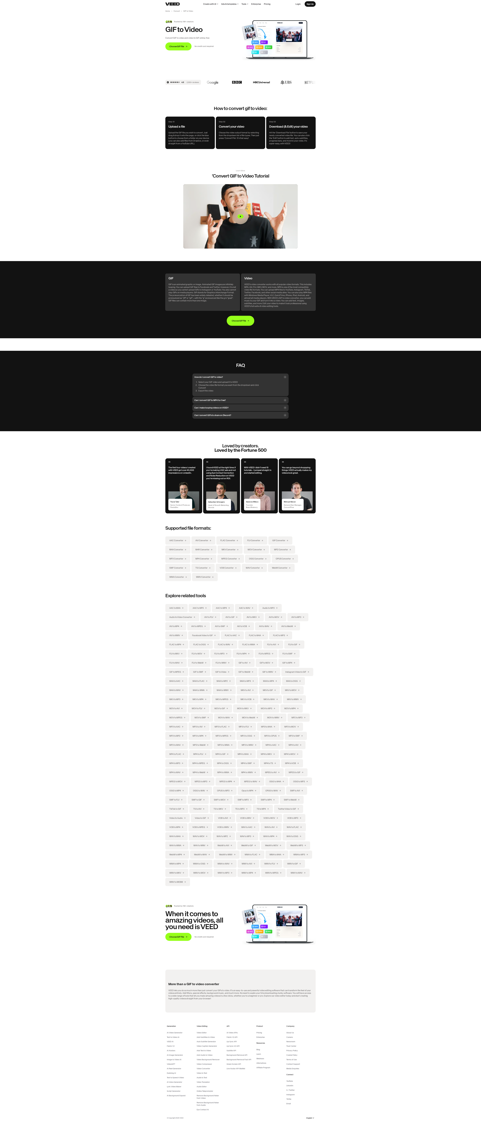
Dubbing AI (171, 1073)
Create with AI (209, 4)
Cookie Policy (291, 1055)
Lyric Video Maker (174, 1086)
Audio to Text (202, 1077)
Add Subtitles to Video (206, 1037)
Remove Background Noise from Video (208, 1096)
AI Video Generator (174, 1033)
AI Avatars (171, 1050)
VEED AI (170, 1041)
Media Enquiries (292, 1068)
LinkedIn (289, 1085)
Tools (244, 4)
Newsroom (290, 1041)
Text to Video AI (173, 1037)
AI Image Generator (175, 1055)
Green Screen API (234, 1064)
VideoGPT (171, 1064)
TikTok (288, 1099)
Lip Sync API (232, 1041)
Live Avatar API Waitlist (236, 1068)
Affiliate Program (263, 1067)
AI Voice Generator (174, 1082)
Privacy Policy (292, 1050)
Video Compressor (204, 1064)
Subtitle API (231, 1050)
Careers (289, 1037)
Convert (177, 11)
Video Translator (203, 1082)
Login (298, 4)
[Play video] (240, 216)
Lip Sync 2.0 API (233, 1046)
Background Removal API (237, 1055)
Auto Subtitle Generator (206, 1041)
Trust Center (291, 1046)
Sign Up (310, 4)
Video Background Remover (208, 1059)
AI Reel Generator (174, 1068)
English (309, 1118)
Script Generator (173, 1091)
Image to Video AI (174, 1059)
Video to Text (202, 1073)
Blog (258, 1049)
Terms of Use (291, 1059)
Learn (258, 1054)
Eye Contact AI (203, 1109)
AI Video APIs (232, 1033)
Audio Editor (202, 1086)
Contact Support (293, 1064)
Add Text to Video (204, 1050)
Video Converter (203, 1068)
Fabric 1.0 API (232, 1037)
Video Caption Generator (207, 1046)
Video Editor (202, 1033)
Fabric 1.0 (170, 1046)
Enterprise (256, 4)
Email (288, 1103)
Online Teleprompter (205, 1091)
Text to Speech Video (175, 1077)
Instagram (290, 1094)
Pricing (267, 4)
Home (167, 11)
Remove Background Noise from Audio (208, 1103)
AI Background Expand (176, 1095)
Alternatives (261, 1063)
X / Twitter (290, 1090)
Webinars (260, 1058)
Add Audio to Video (204, 1055)
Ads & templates (228, 4)
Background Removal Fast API (239, 1059)
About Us (290, 1033)
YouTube (289, 1081)
